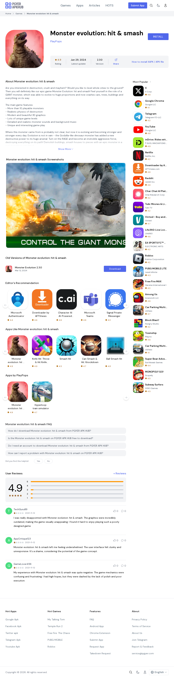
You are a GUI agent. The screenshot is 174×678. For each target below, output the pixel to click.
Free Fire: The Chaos (59, 633)
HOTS (110, 5)
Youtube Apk (12, 646)
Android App (97, 626)
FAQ (92, 619)
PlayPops (56, 41)
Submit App (137, 5)
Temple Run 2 (55, 626)
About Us (137, 633)
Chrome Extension (100, 633)
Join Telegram (139, 639)
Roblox (51, 646)
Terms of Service (141, 626)
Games (65, 5)
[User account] (165, 5)
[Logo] (14, 5)
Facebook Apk (13, 626)
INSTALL (158, 36)
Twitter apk (11, 633)
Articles (94, 5)
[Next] (120, 205)
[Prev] (12, 205)
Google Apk (12, 619)
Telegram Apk (13, 639)
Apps (79, 5)
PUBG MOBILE (55, 639)
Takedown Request (100, 653)
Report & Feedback (143, 646)
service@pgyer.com (143, 653)
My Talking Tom (56, 619)
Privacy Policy (139, 619)
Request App (97, 646)
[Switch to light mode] (158, 5)
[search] (151, 5)
